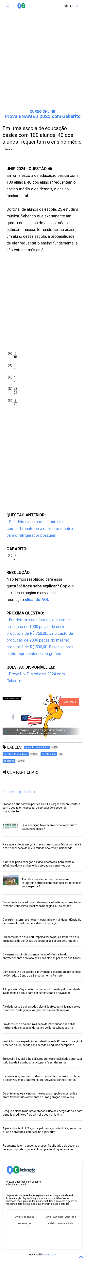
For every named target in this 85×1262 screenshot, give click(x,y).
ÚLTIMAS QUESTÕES (19, 792)
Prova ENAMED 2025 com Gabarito (43, 116)
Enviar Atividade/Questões (60, 1216)
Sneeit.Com (49, 1254)
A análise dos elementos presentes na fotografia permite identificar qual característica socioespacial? (51, 883)
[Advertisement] (42, 60)
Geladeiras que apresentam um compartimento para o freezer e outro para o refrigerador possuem (40, 528)
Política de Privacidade (61, 1223)
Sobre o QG (24, 1223)
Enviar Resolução (24, 1216)
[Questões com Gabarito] (21, 7)
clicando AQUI (37, 599)
